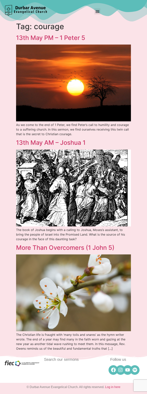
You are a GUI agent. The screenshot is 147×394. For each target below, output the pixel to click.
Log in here (112, 387)
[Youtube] (127, 370)
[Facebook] (113, 370)
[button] (97, 11)
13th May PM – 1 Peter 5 (50, 37)
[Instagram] (120, 370)
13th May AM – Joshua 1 (51, 142)
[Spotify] (135, 370)
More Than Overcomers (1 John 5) (65, 247)
